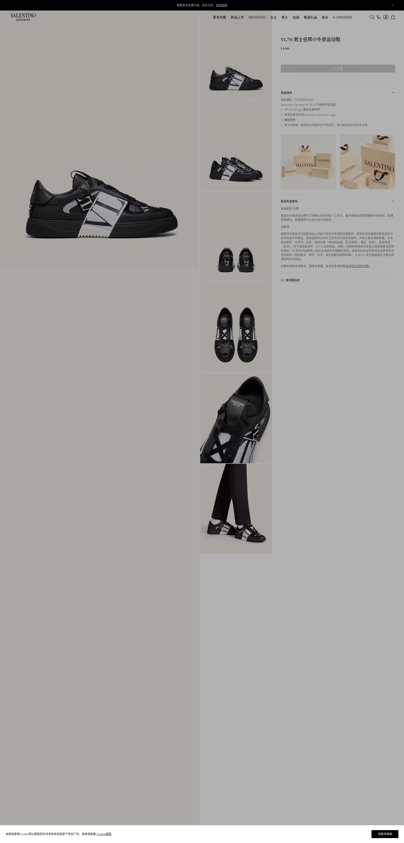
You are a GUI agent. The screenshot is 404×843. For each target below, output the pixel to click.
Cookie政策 (104, 834)
